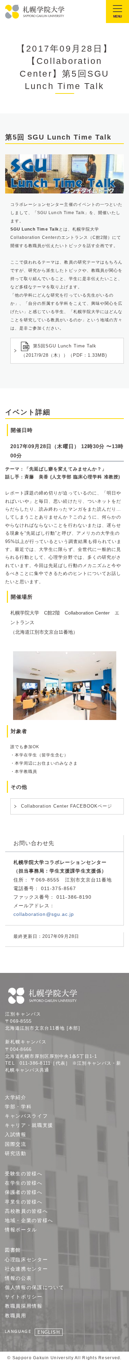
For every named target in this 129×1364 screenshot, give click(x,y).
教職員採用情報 (24, 1306)
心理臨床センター (26, 1259)
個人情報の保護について (34, 1287)
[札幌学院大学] (35, 12)
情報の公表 (18, 1278)
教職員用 (15, 1315)
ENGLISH (48, 1332)
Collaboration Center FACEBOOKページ (66, 806)
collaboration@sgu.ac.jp (43, 914)
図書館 (13, 1250)
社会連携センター (26, 1269)
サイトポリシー (24, 1296)
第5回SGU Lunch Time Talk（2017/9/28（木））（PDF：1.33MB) (64, 351)
